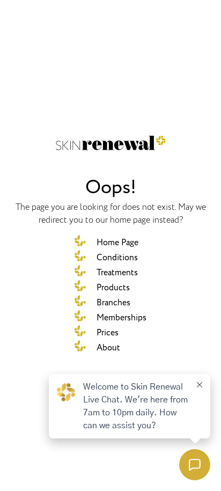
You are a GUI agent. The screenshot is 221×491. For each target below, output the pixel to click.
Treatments (117, 273)
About (108, 348)
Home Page (117, 242)
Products (113, 288)
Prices (108, 333)
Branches (113, 303)
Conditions (117, 257)
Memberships (121, 318)
